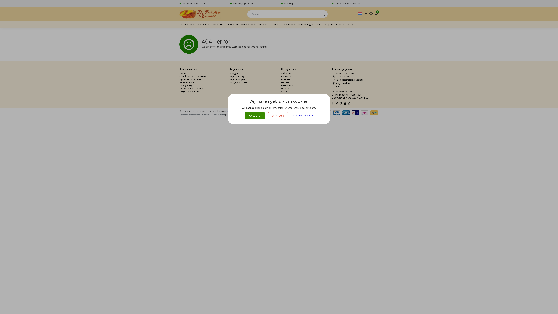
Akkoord (254, 115)
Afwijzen (278, 115)
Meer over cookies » (302, 115)
